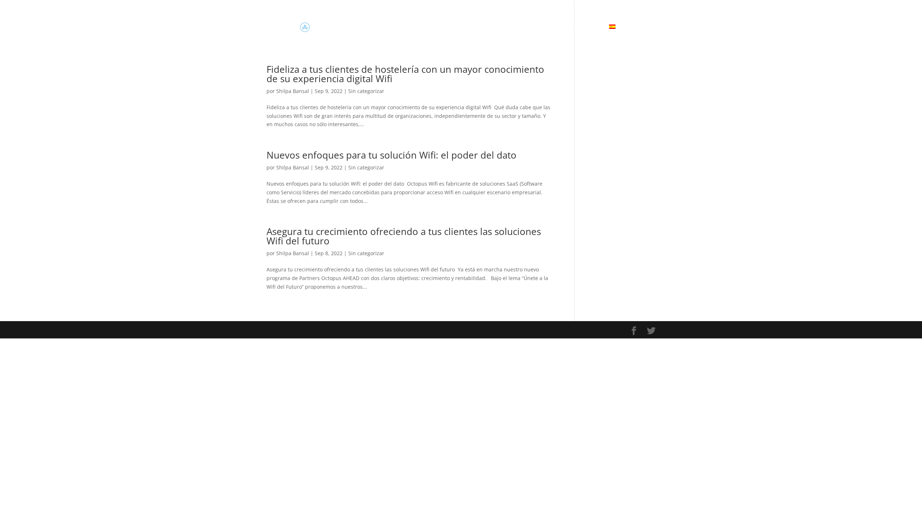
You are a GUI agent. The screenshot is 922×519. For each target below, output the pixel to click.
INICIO (394, 27)
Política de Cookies (485, 5)
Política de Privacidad (534, 5)
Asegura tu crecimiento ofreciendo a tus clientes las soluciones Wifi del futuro (404, 236)
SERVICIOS (545, 27)
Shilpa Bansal (292, 91)
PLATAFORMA (425, 27)
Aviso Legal (577, 5)
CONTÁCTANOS (583, 27)
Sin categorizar (366, 91)
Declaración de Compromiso (625, 5)
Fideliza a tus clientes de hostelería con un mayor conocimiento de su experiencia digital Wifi (405, 74)
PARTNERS (468, 27)
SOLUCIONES (503, 27)
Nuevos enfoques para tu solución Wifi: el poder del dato (391, 154)
